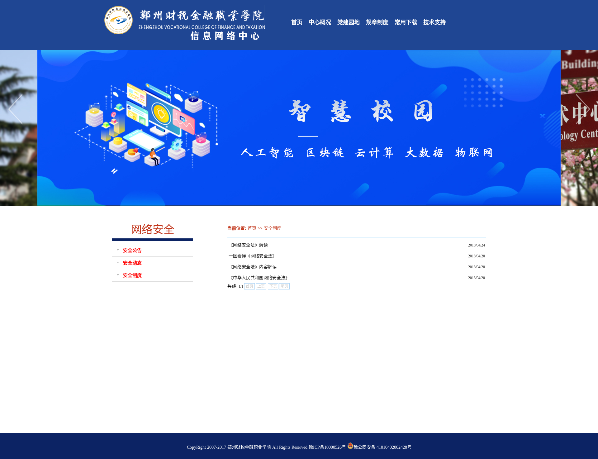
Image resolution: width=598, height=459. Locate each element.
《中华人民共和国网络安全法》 (259, 277)
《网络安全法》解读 (248, 245)
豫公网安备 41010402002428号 (382, 447)
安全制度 (272, 228)
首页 (252, 228)
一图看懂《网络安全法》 (253, 256)
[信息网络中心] (185, 41)
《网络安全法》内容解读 (253, 267)
